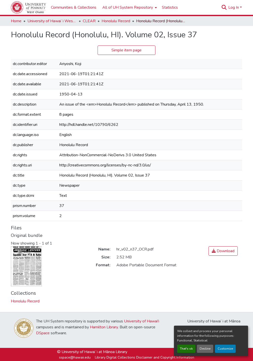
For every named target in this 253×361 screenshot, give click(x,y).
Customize (225, 348)
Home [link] (16, 21)
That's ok (186, 348)
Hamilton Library (104, 327)
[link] (223, 251)
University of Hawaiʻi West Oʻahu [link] (52, 21)
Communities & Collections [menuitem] (73, 7)
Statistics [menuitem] (170, 7)
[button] (28, 7)
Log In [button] (234, 7)
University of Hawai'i (141, 321)
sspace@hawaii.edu (75, 357)
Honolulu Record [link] (116, 21)
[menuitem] (129, 7)
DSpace (43, 333)
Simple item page (126, 50)
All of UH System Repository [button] (127, 7)
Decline (205, 348)
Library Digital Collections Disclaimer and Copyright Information (144, 357)
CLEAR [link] (89, 21)
